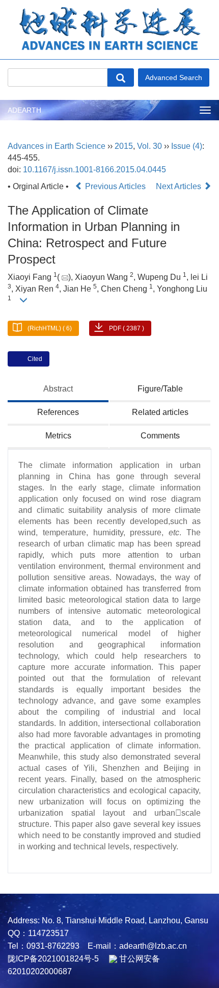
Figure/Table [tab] (160, 388)
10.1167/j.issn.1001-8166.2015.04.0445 (94, 169)
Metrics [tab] (58, 435)
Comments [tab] (160, 435)
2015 (124, 146)
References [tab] (58, 412)
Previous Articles (115, 186)
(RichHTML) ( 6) (50, 328)
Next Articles (179, 186)
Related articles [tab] (160, 412)
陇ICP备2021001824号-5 (53, 958)
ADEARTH (24, 110)
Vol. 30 (149, 146)
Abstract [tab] (58, 388)
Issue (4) (186, 146)
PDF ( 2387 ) (126, 328)
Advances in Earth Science (56, 146)
